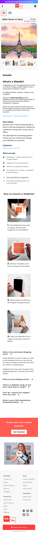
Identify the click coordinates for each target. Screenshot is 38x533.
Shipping (7, 492)
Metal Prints (27, 497)
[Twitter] (24, 515)
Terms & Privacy (9, 485)
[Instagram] (28, 511)
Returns (6, 488)
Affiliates (6, 512)
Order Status (27, 488)
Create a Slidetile (28, 479)
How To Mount (9, 503)
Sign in (25, 485)
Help (5, 509)
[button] (2, 6)
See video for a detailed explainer (15, 116)
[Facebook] (24, 511)
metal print (23, 85)
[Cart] (35, 6)
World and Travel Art (11, 148)
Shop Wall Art (27, 482)
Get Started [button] (19, 432)
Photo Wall (26, 500)
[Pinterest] (32, 511)
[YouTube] (28, 515)
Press (5, 482)
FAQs (5, 506)
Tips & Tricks (8, 500)
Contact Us (7, 479)
